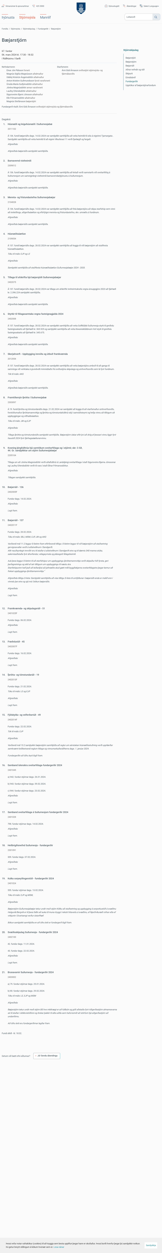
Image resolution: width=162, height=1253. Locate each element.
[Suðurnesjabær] (81, 7)
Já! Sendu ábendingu (47, 1055)
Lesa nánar (59, 1247)
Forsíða (5, 29)
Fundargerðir (43, 29)
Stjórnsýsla (15, 29)
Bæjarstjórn (56, 29)
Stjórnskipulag (29, 29)
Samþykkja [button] (151, 1245)
